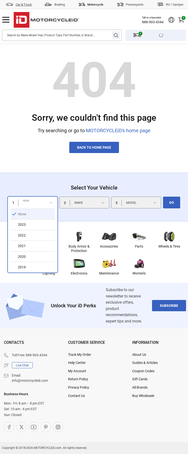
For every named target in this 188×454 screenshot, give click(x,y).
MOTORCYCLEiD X (21, 427)
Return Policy (78, 379)
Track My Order (79, 355)
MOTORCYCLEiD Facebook (9, 427)
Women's (139, 273)
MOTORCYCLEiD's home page (118, 130)
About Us (139, 355)
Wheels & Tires (169, 246)
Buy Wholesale (143, 396)
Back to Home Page (94, 147)
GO (171, 202)
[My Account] (171, 20)
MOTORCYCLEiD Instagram (58, 427)
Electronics (79, 273)
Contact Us (76, 396)
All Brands (140, 387)
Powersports (134, 4)
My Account (77, 371)
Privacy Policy (78, 387)
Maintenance (109, 273)
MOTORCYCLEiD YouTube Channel (33, 427)
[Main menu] (6, 20)
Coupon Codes (143, 371)
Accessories (109, 246)
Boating (59, 4)
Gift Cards (140, 379)
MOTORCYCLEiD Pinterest (46, 427)
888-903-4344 (153, 22)
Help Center (77, 363)
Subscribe (169, 306)
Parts (139, 246)
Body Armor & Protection (79, 248)
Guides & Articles (145, 363)
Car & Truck (24, 4)
